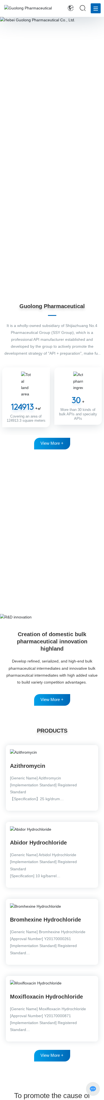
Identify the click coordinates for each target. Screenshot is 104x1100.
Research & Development (52, 472)
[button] (50, 286)
